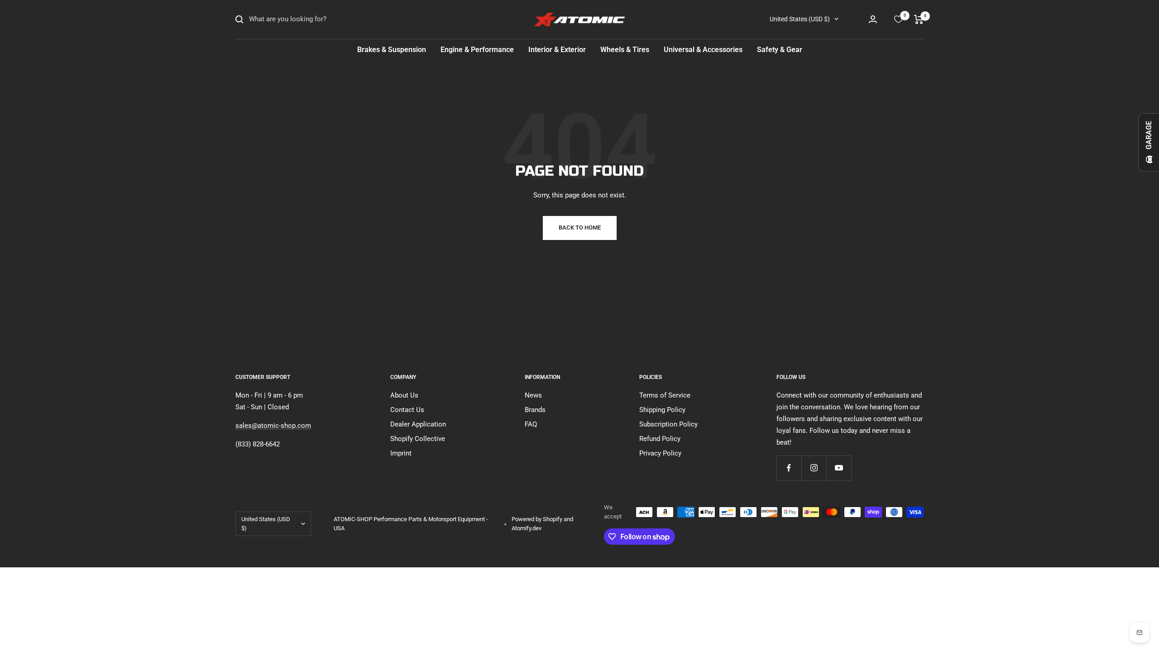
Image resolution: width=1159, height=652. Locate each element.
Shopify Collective (417, 439)
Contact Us (407, 410)
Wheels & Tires (624, 49)
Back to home (580, 227)
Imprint (401, 453)
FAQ (531, 424)
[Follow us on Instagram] (813, 467)
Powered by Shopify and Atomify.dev (542, 524)
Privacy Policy (660, 453)
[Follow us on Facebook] (788, 467)
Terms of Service (664, 395)
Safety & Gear (779, 49)
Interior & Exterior (557, 49)
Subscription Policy (668, 424)
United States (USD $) (800, 19)
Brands (535, 410)
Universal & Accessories (703, 49)
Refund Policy (659, 439)
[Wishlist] (898, 19)
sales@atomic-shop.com (273, 426)
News (533, 395)
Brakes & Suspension (391, 49)
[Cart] (919, 19)
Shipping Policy (662, 410)
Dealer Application (418, 424)
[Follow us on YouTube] (838, 467)
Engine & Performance (477, 49)
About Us (404, 395)
